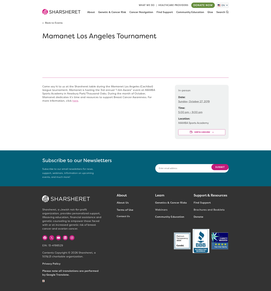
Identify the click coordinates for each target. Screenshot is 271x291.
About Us (123, 202)
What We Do (147, 5)
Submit (220, 167)
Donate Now (203, 5)
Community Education (169, 216)
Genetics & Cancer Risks (171, 202)
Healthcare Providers (173, 5)
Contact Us (123, 216)
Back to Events (54, 22)
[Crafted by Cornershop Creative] (44, 281)
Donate (198, 216)
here (75, 100)
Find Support (202, 202)
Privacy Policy (51, 263)
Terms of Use (125, 209)
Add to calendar (202, 132)
